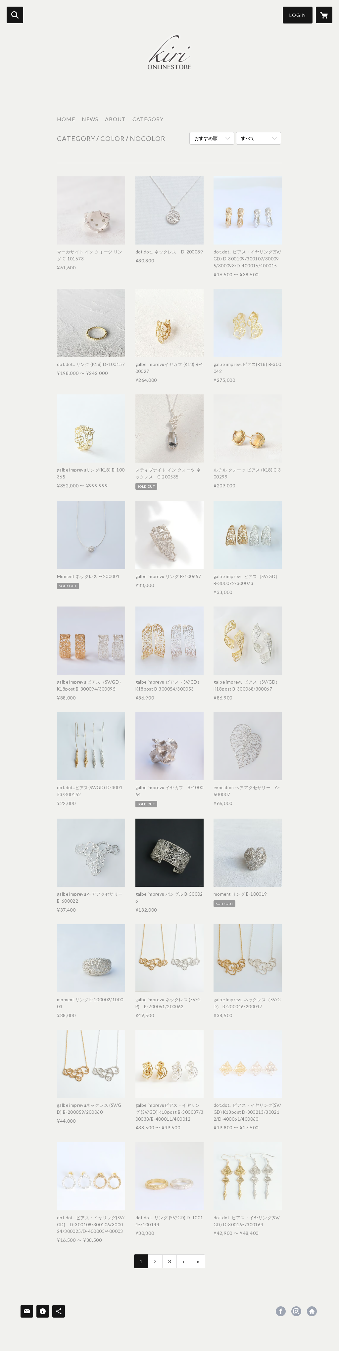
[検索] (15, 15)
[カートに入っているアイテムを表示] (324, 15)
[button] (298, 15)
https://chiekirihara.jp (312, 1311)
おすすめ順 (206, 138)
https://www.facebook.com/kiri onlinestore (281, 1311)
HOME (66, 119)
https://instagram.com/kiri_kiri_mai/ (296, 1311)
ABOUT (115, 119)
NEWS (90, 119)
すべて (248, 138)
